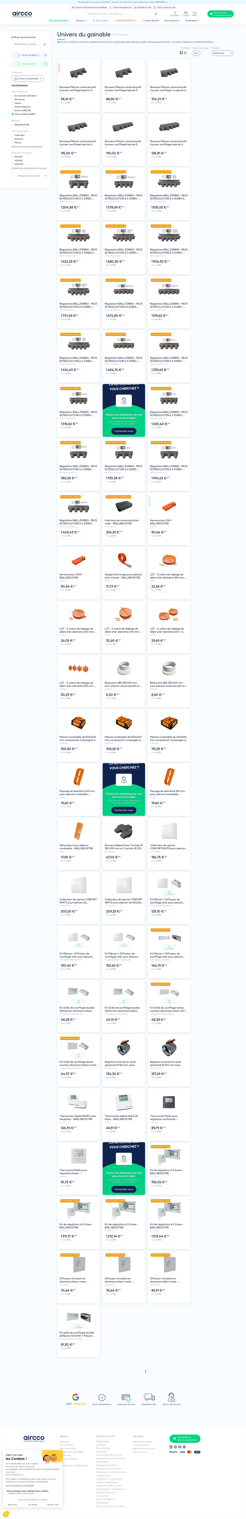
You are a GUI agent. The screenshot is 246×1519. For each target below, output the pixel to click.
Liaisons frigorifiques (107, 1482)
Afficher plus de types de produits (27, 147)
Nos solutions (140, 1452)
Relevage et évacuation (108, 1469)
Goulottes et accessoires (109, 1479)
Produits (80, 20)
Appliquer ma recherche (29, 176)
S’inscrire (64, 1442)
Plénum (18, 143)
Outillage (101, 1445)
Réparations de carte (144, 1448)
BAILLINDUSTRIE (22, 125)
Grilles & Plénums (23, 107)
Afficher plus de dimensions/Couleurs (29, 168)
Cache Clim (102, 1496)
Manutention (103, 1448)
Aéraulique (20, 99)
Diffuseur (19, 139)
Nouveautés (102, 1503)
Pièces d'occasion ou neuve (110, 1506)
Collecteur (20, 135)
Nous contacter (68, 1448)
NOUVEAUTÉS (28, 64)
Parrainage (65, 1455)
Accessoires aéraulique (25, 96)
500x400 (19, 164)
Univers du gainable (28, 78)
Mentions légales (69, 1459)
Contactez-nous (123, 431)
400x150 (19, 160)
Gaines (18, 103)
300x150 (18, 157)
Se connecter (67, 1445)
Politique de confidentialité (74, 1465)
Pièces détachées (58, 20)
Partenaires (191, 20)
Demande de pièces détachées (187, 1438)
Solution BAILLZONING (25, 114)
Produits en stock (105, 1436)
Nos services (171, 20)
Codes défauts (151, 20)
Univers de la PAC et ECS (109, 1486)
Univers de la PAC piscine (109, 1455)
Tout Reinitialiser (19, 85)
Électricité (101, 1451)
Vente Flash (126, 20)
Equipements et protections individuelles (111, 1460)
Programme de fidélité (71, 1452)
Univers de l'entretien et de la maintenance (111, 1474)
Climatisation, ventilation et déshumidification (111, 1491)
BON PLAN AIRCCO (30, 55)
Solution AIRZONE (23, 110)
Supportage (102, 1441)
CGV (62, 1462)
